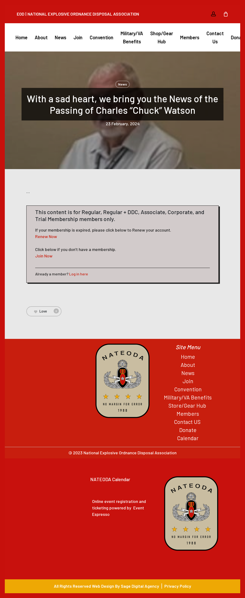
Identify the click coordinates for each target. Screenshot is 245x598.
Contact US (188, 421)
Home (188, 356)
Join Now (43, 255)
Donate (187, 430)
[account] (213, 14)
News (122, 84)
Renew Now (46, 236)
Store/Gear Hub (187, 405)
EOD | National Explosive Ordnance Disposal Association (78, 14)
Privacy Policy (177, 586)
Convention (188, 389)
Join (188, 381)
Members (188, 413)
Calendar (188, 438)
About (188, 364)
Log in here (78, 274)
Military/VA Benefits (188, 397)
